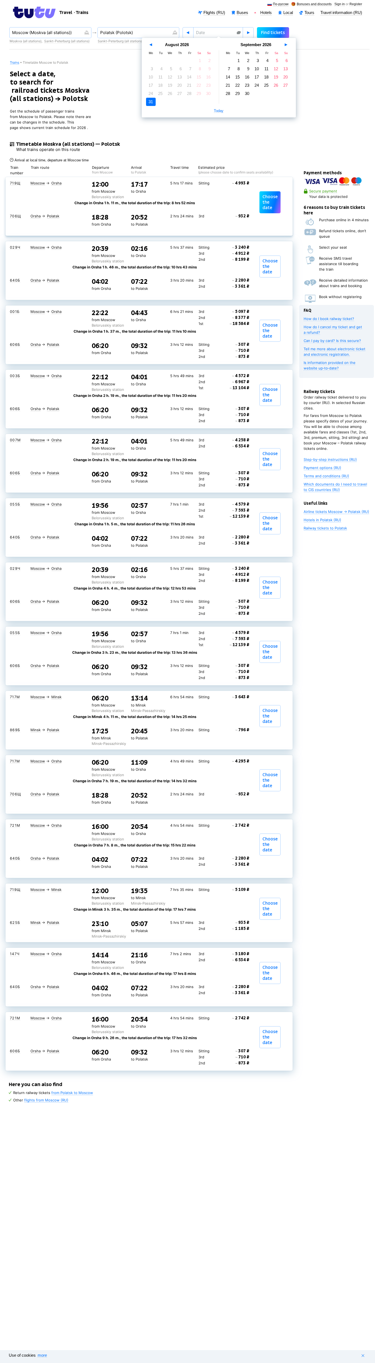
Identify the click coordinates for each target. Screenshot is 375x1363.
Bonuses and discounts (314, 4)
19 (170, 85)
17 (151, 85)
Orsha (56, 183)
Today (218, 111)
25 (160, 93)
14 (189, 77)
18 (160, 85)
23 (208, 85)
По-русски (281, 4)
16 (208, 77)
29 (199, 93)
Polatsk (53, 216)
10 (151, 77)
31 (151, 101)
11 (160, 77)
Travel (66, 12)
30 (208, 93)
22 (199, 85)
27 (179, 93)
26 (170, 93)
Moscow (37, 183)
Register (355, 4)
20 (179, 85)
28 (189, 93)
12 (170, 77)
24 (151, 93)
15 (199, 77)
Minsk (56, 697)
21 (189, 85)
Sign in (339, 4)
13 (179, 77)
